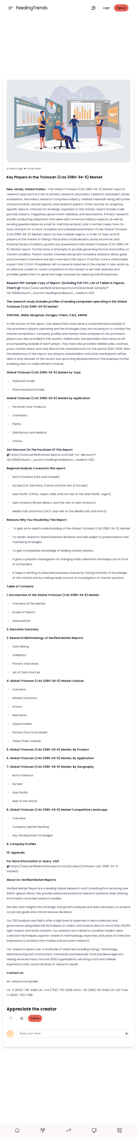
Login (106, 8)
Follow (35, 1018)
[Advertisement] (68, 45)
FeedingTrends (31, 8)
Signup (121, 8)
